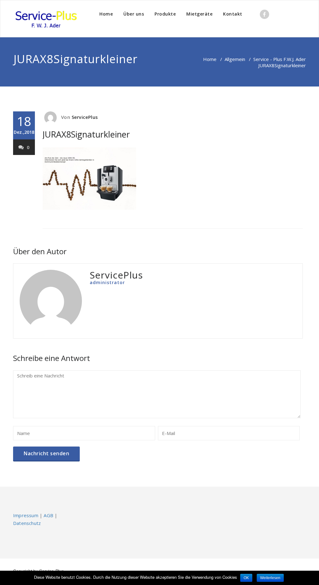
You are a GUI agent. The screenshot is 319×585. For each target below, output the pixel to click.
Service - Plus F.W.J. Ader (279, 59)
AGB (48, 515)
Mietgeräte (199, 14)
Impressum (25, 515)
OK (246, 578)
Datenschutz (27, 523)
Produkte (165, 14)
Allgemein (235, 59)
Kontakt (232, 14)
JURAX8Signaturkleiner (86, 134)
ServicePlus (85, 117)
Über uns (133, 14)
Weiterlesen (270, 578)
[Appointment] (46, 19)
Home (106, 14)
